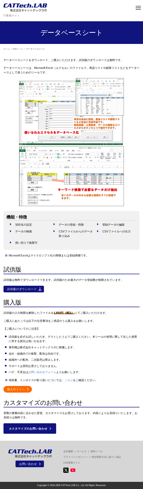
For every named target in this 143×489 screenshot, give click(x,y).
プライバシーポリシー (75, 457)
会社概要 (68, 451)
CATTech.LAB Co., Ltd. (73, 485)
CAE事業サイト (71, 462)
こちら (69, 380)
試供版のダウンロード (22, 289)
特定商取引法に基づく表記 (106, 457)
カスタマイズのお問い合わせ (28, 428)
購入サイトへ (16, 389)
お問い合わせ (28, 464)
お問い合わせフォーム (42, 372)
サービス (82, 451)
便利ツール (18, 49)
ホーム (6, 49)
